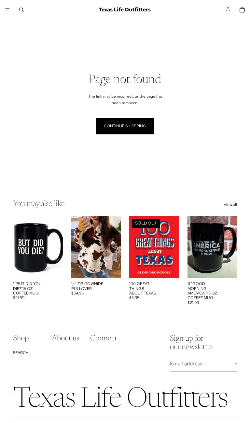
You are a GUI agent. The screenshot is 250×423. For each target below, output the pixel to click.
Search (21, 352)
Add (58, 268)
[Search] (21, 10)
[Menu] (7, 9)
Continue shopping (125, 126)
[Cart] (242, 10)
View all (230, 204)
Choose (116, 268)
